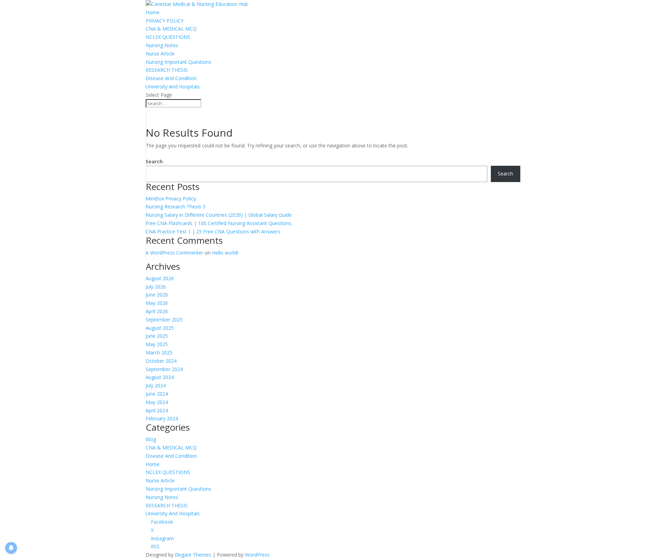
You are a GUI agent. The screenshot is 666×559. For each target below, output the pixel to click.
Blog (151, 439)
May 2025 (157, 344)
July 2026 (156, 286)
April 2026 (157, 311)
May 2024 (157, 402)
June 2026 (157, 294)
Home (153, 12)
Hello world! (225, 252)
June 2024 (157, 393)
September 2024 (164, 369)
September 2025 (164, 319)
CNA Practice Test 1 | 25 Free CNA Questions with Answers (213, 231)
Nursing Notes (162, 45)
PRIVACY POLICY (164, 20)
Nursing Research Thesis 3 (175, 206)
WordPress (257, 554)
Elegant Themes (193, 554)
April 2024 (157, 410)
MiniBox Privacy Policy (171, 198)
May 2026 (157, 303)
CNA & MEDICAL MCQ (171, 28)
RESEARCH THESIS (167, 70)
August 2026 (160, 278)
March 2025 (159, 352)
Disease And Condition (171, 78)
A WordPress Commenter (174, 252)
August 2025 (160, 328)
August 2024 (160, 377)
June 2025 (157, 336)
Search (154, 161)
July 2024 (156, 385)
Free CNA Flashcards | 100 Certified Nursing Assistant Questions (218, 223)
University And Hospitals (173, 86)
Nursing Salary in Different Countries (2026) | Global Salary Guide (219, 215)
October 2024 (161, 361)
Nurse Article (160, 53)
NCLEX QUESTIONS (168, 37)
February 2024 (162, 418)
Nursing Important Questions (178, 62)
